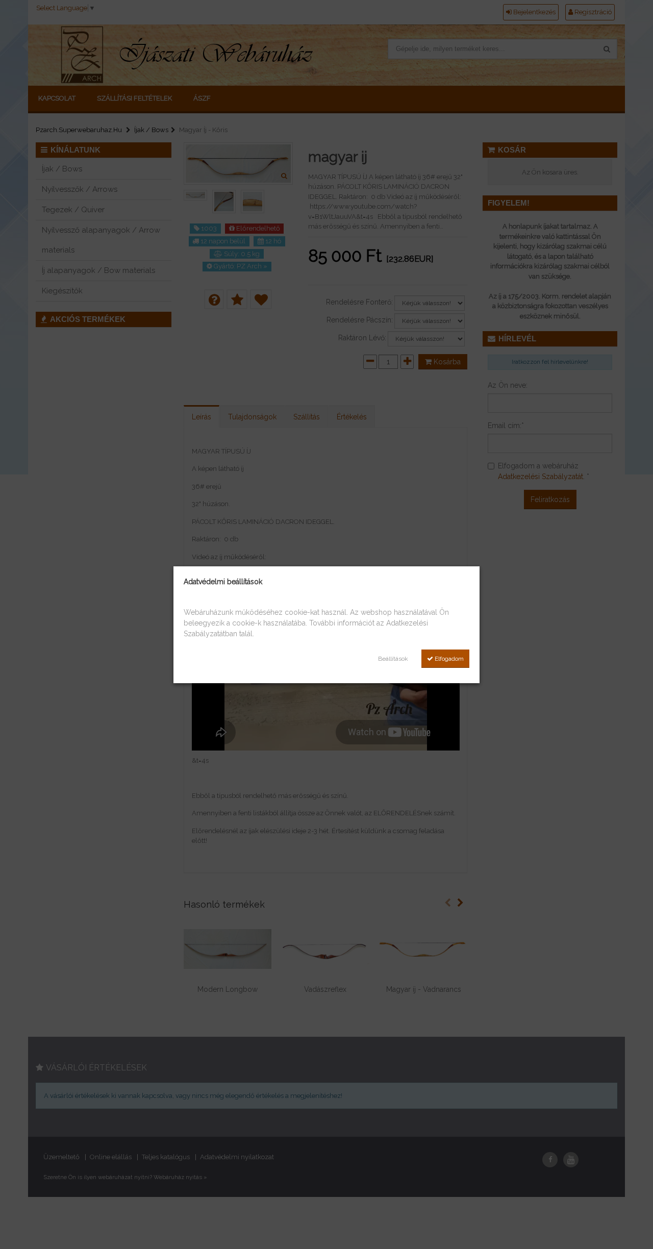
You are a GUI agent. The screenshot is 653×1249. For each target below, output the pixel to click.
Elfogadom (448, 658)
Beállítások (393, 658)
